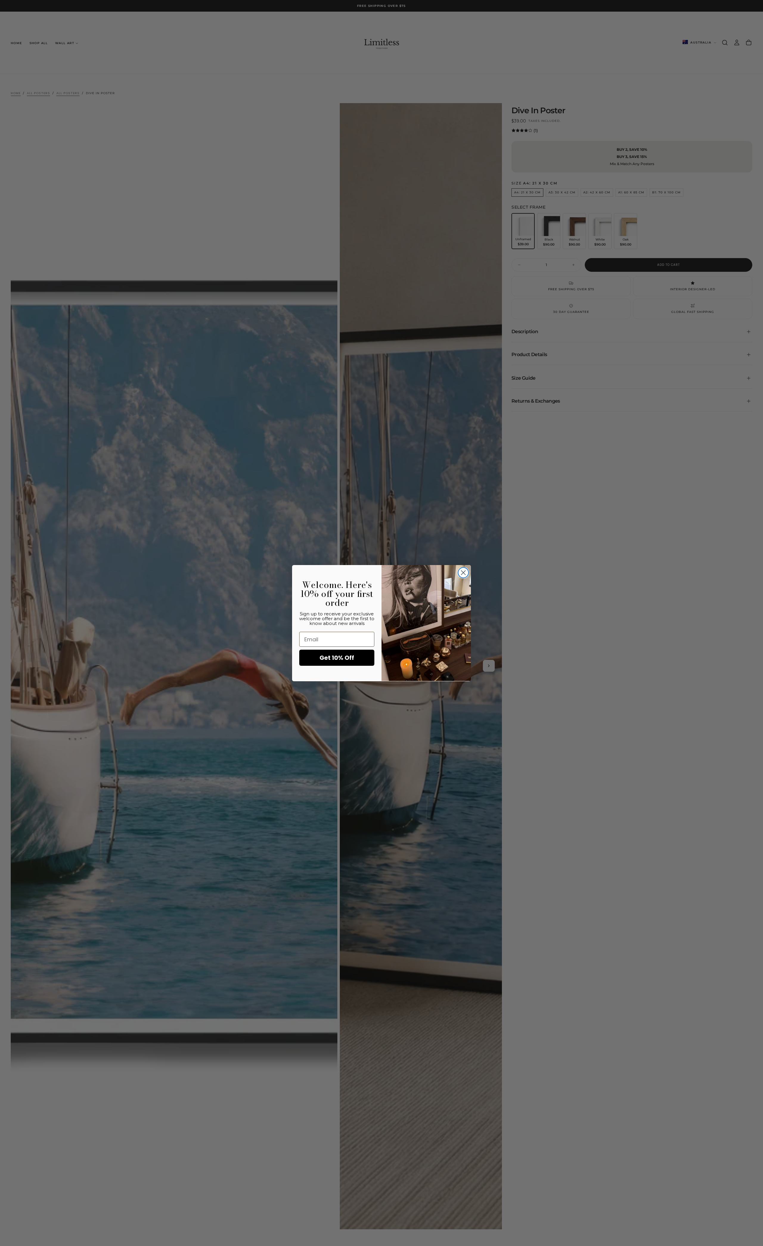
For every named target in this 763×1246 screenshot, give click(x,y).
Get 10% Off (337, 658)
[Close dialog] (463, 572)
